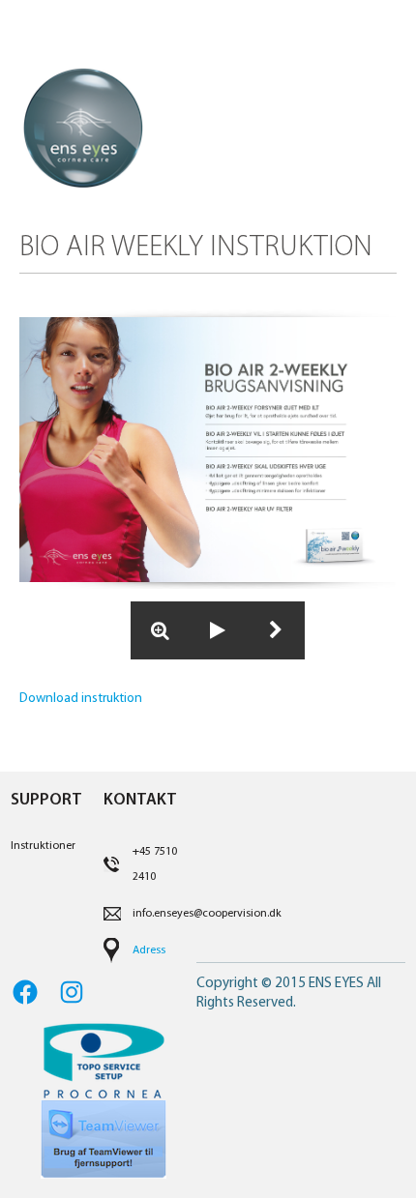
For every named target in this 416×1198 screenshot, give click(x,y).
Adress (149, 950)
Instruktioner (43, 846)
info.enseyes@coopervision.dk (207, 914)
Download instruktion (80, 698)
